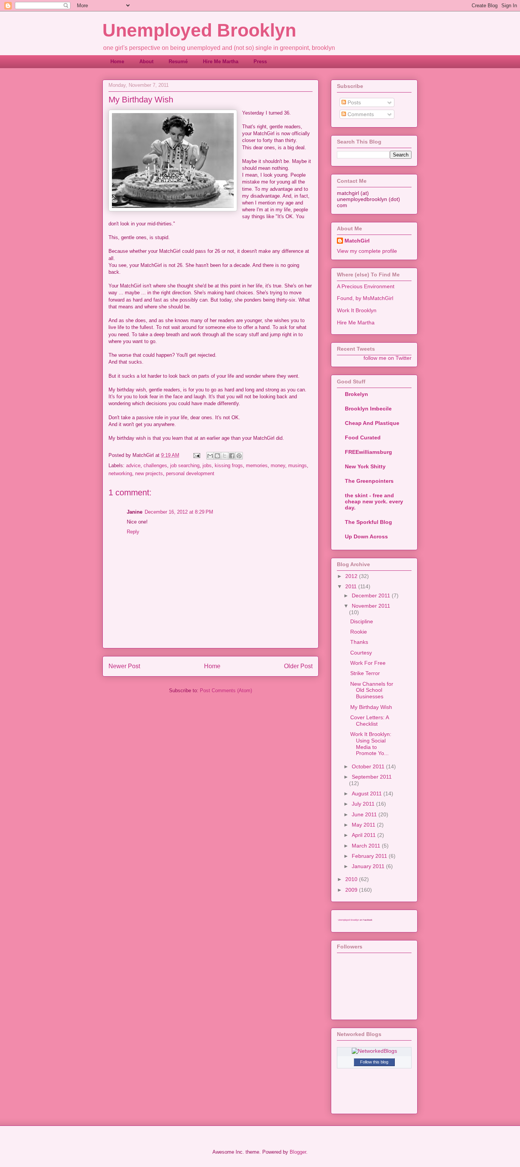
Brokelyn (356, 394)
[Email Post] (196, 455)
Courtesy (361, 653)
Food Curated (363, 437)
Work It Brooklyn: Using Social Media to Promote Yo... (370, 743)
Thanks (359, 642)
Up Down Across (366, 536)
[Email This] (210, 456)
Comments (360, 114)
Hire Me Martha (220, 61)
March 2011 (367, 846)
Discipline (361, 621)
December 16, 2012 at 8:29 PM (179, 512)
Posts (353, 102)
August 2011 (367, 793)
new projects (149, 473)
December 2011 (372, 595)
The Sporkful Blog (368, 522)
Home (117, 61)
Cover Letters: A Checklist (369, 720)
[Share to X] (224, 456)
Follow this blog (374, 1062)
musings (297, 465)
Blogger (298, 1152)
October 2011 (369, 766)
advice (133, 465)
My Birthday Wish (371, 707)
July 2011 (364, 804)
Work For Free (368, 663)
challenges (155, 465)
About (146, 61)
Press (260, 61)
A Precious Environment (365, 286)
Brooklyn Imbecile (368, 408)
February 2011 (370, 856)
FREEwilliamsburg (368, 452)
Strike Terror (365, 673)
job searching (184, 465)
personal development (190, 473)
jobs (207, 465)
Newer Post (124, 666)
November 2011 (371, 606)
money (278, 465)
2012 (352, 576)
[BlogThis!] (217, 456)
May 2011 (364, 825)
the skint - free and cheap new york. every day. (374, 501)
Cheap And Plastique (372, 423)
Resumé (178, 61)
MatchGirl (357, 241)
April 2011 (364, 835)
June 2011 (365, 814)
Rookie (358, 632)
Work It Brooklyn (356, 310)
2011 (351, 586)
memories (257, 465)
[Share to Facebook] (232, 456)
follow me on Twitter (388, 358)
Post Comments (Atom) (226, 690)
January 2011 (369, 866)
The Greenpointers (369, 481)
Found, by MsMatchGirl (365, 298)
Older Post (298, 666)
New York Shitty (365, 466)
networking (120, 473)
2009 (352, 890)
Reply (133, 532)
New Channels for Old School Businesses (371, 690)
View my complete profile (367, 251)
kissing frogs (229, 465)
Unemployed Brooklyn (199, 30)
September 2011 (372, 777)
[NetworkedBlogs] (374, 1051)
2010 (352, 879)
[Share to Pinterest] (239, 456)
